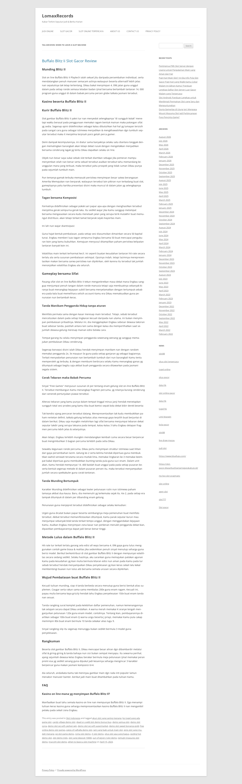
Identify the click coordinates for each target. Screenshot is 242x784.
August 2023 (165, 274)
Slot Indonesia (73, 718)
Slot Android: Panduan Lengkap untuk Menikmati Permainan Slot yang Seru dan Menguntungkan (179, 101)
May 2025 (163, 192)
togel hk (163, 408)
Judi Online (48, 31)
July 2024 (163, 231)
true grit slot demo (58, 741)
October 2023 (165, 266)
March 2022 (164, 330)
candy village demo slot (64, 722)
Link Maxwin (165, 416)
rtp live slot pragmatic (169, 475)
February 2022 (166, 333)
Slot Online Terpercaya (91, 31)
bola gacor (164, 424)
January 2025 (165, 207)
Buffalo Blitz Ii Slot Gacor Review (69, 60)
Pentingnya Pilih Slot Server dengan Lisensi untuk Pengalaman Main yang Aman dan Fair (177, 70)
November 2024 (167, 215)
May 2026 (163, 144)
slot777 (162, 499)
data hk (162, 385)
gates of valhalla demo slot (79, 730)
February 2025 (166, 203)
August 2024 (165, 227)
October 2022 (165, 314)
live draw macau (167, 440)
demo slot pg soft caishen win (62, 726)
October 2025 (165, 172)
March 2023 (164, 294)
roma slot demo (83, 733)
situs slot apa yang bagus (117, 733)
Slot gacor (164, 507)
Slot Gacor (66, 31)
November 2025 (167, 168)
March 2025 (164, 200)
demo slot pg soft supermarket (93, 726)
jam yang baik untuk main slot (108, 730)
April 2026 (163, 148)
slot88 (162, 353)
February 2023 (166, 298)
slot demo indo (60, 737)
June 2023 (163, 282)
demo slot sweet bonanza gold (124, 726)
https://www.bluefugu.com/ (172, 456)
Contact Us (133, 31)
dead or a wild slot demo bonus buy (93, 722)
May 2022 (163, 322)
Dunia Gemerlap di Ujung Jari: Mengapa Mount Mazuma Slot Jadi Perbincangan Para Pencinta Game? (178, 113)
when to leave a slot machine (82, 741)
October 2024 (165, 219)
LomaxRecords (57, 16)
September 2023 (167, 270)
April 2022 (163, 326)
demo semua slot (120, 722)
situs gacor (164, 377)
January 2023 (165, 302)
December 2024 (166, 211)
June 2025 (163, 188)
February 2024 (166, 251)
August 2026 (165, 136)
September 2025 (167, 176)
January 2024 (165, 255)
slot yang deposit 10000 (80, 737)
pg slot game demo (64, 733)
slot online (164, 483)
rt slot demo (98, 733)
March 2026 (164, 152)
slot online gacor (167, 393)
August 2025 (165, 180)
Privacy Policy (153, 31)
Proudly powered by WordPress (71, 770)
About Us (115, 31)
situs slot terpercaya (169, 361)
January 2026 (165, 160)
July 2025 (163, 184)
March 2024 (164, 247)
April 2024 (163, 243)
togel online (164, 369)
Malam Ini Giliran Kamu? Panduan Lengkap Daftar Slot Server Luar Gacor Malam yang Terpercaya (177, 89)
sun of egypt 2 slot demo (105, 737)
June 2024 (163, 235)
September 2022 (167, 318)
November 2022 (167, 310)
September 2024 (167, 223)
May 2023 (163, 286)
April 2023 (163, 290)
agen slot (163, 491)
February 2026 (166, 156)
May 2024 (163, 239)
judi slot (163, 448)
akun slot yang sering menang (106, 718)
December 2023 (166, 259)
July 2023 (163, 278)
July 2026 (163, 140)
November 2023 (167, 263)
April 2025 (163, 196)
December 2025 (166, 164)
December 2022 (166, 306)
